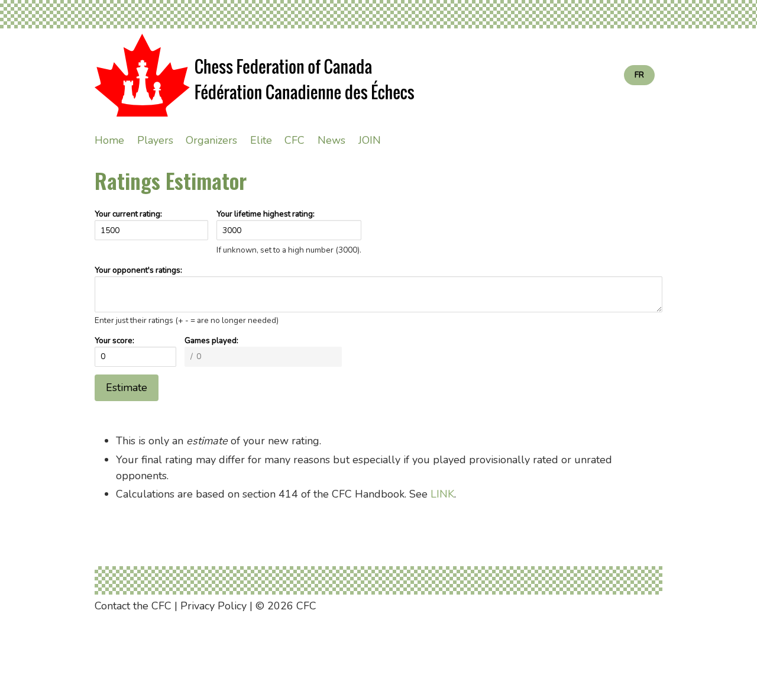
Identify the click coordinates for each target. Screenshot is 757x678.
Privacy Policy (213, 606)
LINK (442, 494)
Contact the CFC (133, 606)
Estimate (126, 387)
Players (155, 140)
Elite (261, 140)
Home (109, 140)
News (331, 140)
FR (639, 74)
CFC (294, 140)
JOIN (369, 140)
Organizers (211, 140)
